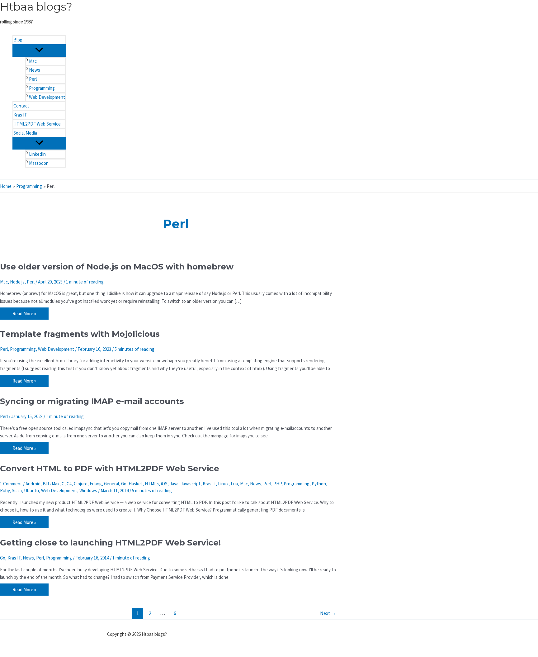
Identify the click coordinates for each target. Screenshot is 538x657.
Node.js (17, 282)
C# (69, 484)
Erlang (96, 484)
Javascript (191, 484)
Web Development (56, 349)
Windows (88, 490)
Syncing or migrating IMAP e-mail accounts (92, 401)
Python (319, 484)
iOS (164, 484)
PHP (277, 484)
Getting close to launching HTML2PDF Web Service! (110, 543)
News (255, 484)
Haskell (136, 484)
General (111, 484)
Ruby (5, 490)
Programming (23, 349)
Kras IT (209, 484)
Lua (234, 484)
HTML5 (152, 484)
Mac (4, 282)
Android (33, 484)
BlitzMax (51, 484)
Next (328, 613)
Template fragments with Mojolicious (80, 334)
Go (123, 484)
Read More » (24, 314)
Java (174, 484)
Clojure (80, 484)
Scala (17, 490)
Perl (31, 282)
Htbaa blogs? (36, 6)
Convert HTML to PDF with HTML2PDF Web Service (109, 469)
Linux (223, 484)
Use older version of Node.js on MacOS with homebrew (117, 267)
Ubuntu (31, 490)
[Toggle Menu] (39, 50)
